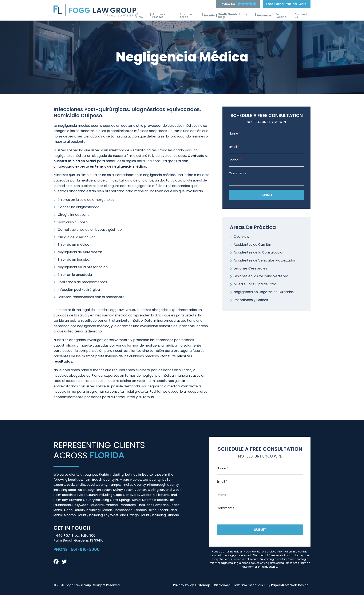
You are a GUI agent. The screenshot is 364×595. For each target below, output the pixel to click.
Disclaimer (222, 585)
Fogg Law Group (78, 585)
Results (209, 15)
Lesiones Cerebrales (250, 268)
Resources (264, 15)
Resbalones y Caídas (251, 300)
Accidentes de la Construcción (259, 252)
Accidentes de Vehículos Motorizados (265, 260)
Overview (241, 236)
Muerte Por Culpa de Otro (255, 284)
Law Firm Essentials (248, 585)
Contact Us (300, 15)
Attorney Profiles (158, 15)
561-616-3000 (85, 549)
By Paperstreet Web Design (287, 585)
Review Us (227, 4)
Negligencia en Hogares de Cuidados (264, 291)
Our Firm (139, 15)
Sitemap (204, 585)
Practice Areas (186, 15)
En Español (281, 15)
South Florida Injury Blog (232, 15)
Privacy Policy (183, 585)
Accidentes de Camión (252, 244)
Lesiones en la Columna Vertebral (261, 276)
